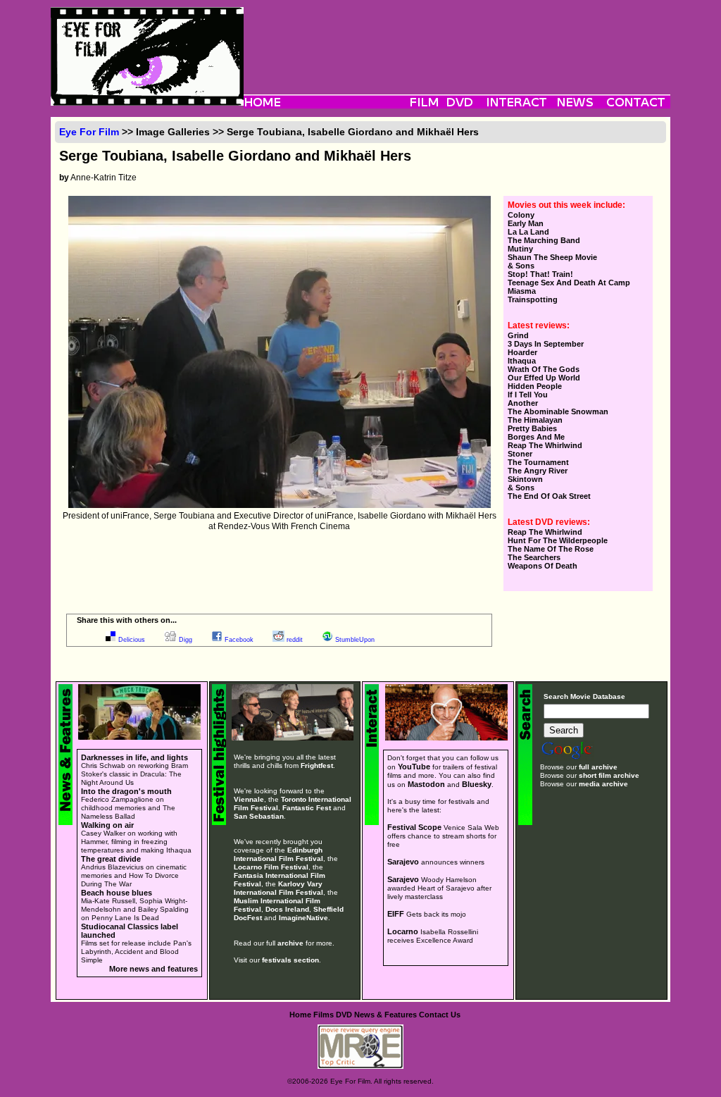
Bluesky (476, 784)
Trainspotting (533, 299)
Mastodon (426, 784)
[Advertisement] (457, 38)
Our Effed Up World (544, 377)
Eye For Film (89, 131)
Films (323, 1014)
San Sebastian (259, 816)
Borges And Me (536, 437)
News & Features (385, 1014)
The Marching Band (544, 240)
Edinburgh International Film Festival (278, 854)
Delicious (131, 639)
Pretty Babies (532, 428)
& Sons (521, 265)
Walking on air (107, 825)
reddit (295, 639)
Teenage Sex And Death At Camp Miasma (569, 286)
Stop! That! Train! (540, 274)
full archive (598, 767)
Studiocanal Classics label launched (129, 930)
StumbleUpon (355, 639)
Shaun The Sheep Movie (552, 257)
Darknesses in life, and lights (134, 757)
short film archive (609, 775)
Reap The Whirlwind (545, 445)
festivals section (290, 960)
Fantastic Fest (306, 808)
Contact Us (439, 1014)
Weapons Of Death (542, 566)
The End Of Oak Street (549, 496)
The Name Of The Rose (551, 549)
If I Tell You (528, 394)
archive (290, 943)
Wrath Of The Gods (543, 369)
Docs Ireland (287, 909)
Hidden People (535, 386)
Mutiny (520, 248)
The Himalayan (535, 420)
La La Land (528, 232)
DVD (344, 1014)
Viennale (249, 799)
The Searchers (534, 557)
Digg (185, 639)
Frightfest (317, 765)
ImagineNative (303, 918)
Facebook (239, 639)
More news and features (153, 969)
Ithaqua (522, 361)
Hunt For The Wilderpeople (558, 540)
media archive (603, 784)
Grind (518, 335)
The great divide (111, 859)
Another (523, 403)
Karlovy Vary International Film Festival (278, 888)
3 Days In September (546, 344)
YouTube (414, 766)
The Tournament (538, 462)
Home (300, 1014)
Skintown (525, 479)
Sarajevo (403, 861)
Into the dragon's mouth (126, 791)
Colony (521, 215)
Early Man (526, 223)
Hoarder (522, 352)
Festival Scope (414, 827)
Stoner (520, 454)
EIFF (395, 914)
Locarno (402, 931)
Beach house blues (116, 892)
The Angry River (538, 470)
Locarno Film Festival (271, 867)
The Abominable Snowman (558, 411)
